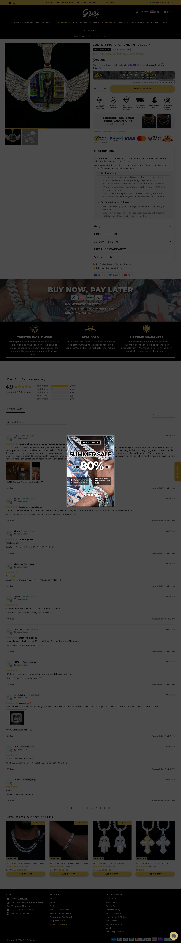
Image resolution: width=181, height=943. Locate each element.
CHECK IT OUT (90, 494)
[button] (174, 936)
